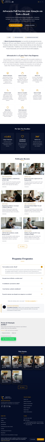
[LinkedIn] (10, 406)
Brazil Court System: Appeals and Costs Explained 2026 (33, 179)
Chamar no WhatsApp (9, 339)
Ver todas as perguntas (30, 301)
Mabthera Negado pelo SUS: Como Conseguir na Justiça (32, 233)
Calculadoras (3, 424)
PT (38, 1)
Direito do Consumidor (28, 403)
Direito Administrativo (28, 411)
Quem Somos (3, 418)
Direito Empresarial (27, 401)
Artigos (2, 420)
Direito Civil (26, 399)
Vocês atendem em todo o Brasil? (9, 267)
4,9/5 (8, 37)
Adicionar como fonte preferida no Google (9, 434)
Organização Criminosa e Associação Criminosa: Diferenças (10, 206)
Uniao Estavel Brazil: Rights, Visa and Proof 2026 (32, 206)
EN (40, 1)
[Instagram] (4, 406)
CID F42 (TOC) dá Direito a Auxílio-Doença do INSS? (10, 233)
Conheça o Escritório (29, 25)
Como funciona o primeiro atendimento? (11, 289)
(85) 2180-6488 (28, 418)
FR (42, 1)
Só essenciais (32, 439)
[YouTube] (7, 406)
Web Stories (3, 422)
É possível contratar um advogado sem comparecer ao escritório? (17, 294)
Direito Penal (26, 409)
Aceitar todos (40, 439)
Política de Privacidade (5, 440)
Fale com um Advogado (15, 25)
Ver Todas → (22, 246)
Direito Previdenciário (28, 405)
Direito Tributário (27, 407)
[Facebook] (2, 406)
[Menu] (13, 2)
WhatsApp (27, 420)
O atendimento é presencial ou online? (11, 283)
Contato (2, 428)
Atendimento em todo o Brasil (7, 426)
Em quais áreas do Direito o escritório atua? (12, 278)
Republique (3, 432)
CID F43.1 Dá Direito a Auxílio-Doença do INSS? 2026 (11, 179)
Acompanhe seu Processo (6, 430)
